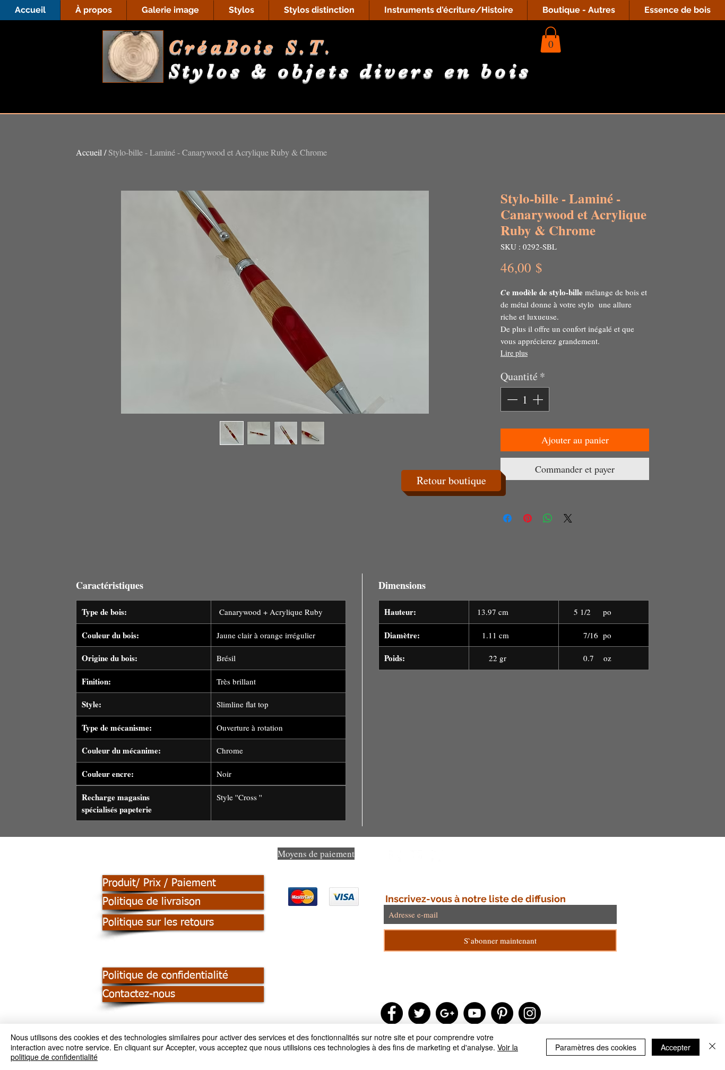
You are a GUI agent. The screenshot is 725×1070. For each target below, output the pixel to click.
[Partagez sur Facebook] (507, 518)
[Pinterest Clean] (437, 856)
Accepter (676, 1047)
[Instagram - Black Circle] (530, 1013)
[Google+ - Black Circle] (447, 1013)
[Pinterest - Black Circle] (502, 1013)
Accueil (89, 152)
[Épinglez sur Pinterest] (527, 518)
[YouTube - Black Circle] (474, 1013)
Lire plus (514, 353)
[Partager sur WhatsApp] (547, 518)
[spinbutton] (525, 399)
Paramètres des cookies (595, 1047)
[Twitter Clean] (416, 856)
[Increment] (539, 399)
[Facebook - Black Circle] (392, 1013)
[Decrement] (511, 399)
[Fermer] (712, 1047)
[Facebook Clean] (395, 856)
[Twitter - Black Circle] (419, 1013)
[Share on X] (568, 518)
